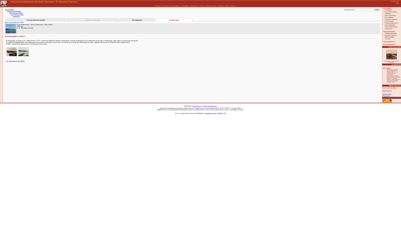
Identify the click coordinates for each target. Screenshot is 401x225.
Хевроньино (16, 16)
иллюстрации (389, 21)
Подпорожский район (17, 14)
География (185, 6)
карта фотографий (391, 11)
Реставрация (137, 20)
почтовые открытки (391, 19)
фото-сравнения (390, 15)
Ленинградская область (16, 13)
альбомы (388, 13)
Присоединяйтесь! (389, 41)
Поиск (202, 6)
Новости (233, 6)
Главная (158, 6)
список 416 (388, 28)
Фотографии (175, 6)
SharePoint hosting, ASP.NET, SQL (215, 113)
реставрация (389, 17)
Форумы (221, 6)
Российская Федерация (14, 11)
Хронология (194, 6)
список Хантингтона (391, 27)
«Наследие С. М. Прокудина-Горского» (204, 106)
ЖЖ (227, 6)
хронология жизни (391, 33)
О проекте (165, 6)
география (388, 10)
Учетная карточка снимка (36, 20)
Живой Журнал (387, 91)
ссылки (387, 38)
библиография (389, 37)
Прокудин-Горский (389, 31)
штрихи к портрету (391, 35)
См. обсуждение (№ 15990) (15, 61)
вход (397, 3)
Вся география (9, 9)
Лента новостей (387, 88)
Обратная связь (211, 6)
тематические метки (391, 23)
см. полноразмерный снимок (15, 22)
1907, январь (387, 68)
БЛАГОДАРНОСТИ (389, 44)
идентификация (390, 25)
